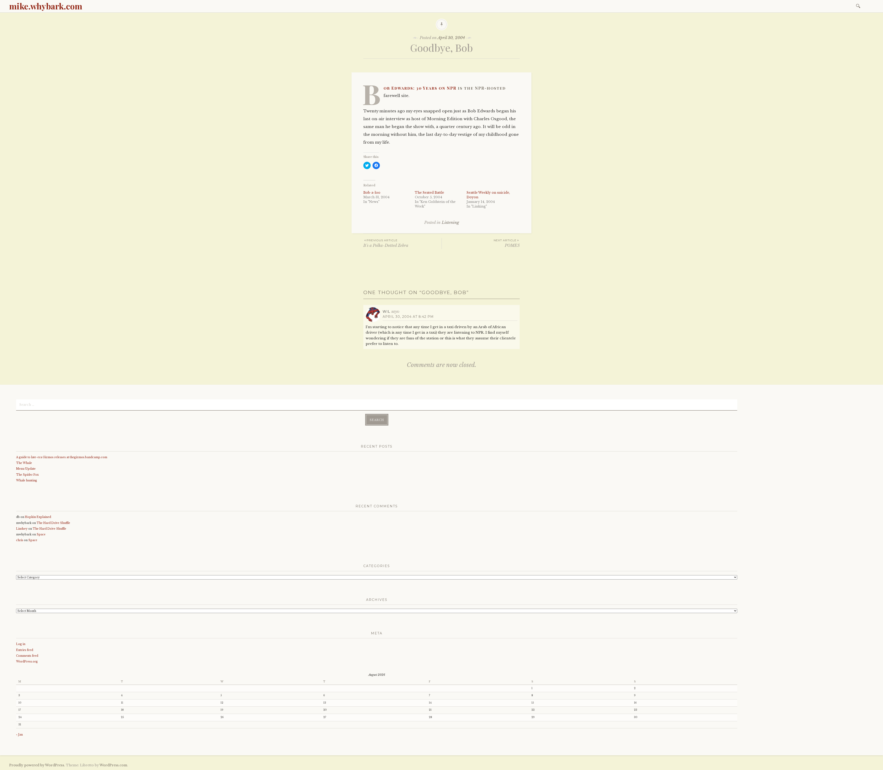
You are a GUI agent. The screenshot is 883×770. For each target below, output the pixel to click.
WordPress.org (27, 661)
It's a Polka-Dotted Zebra (385, 243)
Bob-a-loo (371, 192)
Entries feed (24, 650)
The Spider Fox (27, 474)
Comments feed (27, 655)
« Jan (19, 734)
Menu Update (26, 468)
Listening (450, 222)
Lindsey (22, 528)
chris (19, 540)
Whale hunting (26, 480)
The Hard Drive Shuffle (53, 523)
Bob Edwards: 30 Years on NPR (420, 88)
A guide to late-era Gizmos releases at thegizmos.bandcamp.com (61, 457)
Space (41, 534)
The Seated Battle (429, 192)
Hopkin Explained (38, 517)
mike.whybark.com (45, 5)
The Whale (24, 463)
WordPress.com (113, 765)
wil (386, 312)
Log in (20, 644)
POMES (507, 243)
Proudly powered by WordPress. (37, 765)
